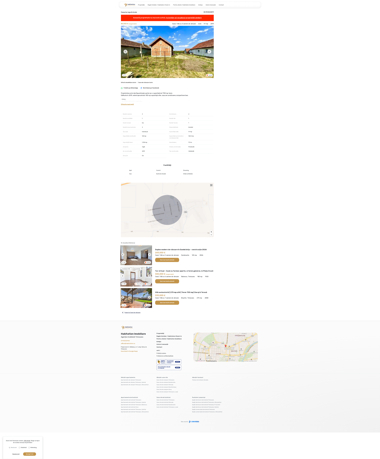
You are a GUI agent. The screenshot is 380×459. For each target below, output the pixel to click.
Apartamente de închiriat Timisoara (131, 400)
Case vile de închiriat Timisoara (165, 400)
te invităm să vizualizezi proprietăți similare (184, 18)
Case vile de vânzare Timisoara (165, 380)
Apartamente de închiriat (129, 397)
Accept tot (29, 454)
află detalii (27, 440)
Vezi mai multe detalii (167, 260)
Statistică (24, 447)
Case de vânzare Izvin (145, 82)
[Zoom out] (211, 234)
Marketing (33, 447)
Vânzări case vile (162, 377)
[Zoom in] (211, 231)
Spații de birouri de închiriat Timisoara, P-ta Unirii (206, 404)
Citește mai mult (127, 104)
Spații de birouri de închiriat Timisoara (203, 400)
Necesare (14, 447)
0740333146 (125, 340)
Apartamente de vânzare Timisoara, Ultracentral (134, 384)
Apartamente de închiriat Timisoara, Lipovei (133, 402)
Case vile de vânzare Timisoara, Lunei (167, 392)
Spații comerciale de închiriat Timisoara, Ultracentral (207, 411)
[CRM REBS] (194, 421)
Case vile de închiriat (164, 397)
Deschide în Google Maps (129, 351)
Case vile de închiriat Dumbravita (166, 404)
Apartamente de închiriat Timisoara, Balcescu (134, 404)
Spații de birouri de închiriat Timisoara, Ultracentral (206, 402)
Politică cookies (161, 353)
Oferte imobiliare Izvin (128, 82)
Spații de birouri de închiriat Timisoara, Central (205, 407)
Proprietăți (141, 5)
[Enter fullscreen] (211, 185)
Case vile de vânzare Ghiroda (165, 384)
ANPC (158, 350)
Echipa (200, 5)
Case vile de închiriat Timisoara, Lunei (167, 407)
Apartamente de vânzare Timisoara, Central (133, 382)
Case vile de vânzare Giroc (164, 389)
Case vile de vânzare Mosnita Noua (166, 387)
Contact (221, 5)
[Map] (167, 210)
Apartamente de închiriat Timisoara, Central (133, 409)
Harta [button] (210, 75)
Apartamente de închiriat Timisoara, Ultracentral (135, 411)
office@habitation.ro (128, 343)
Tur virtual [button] (140, 284)
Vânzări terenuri (197, 377)
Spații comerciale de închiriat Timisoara (203, 409)
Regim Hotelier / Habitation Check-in (159, 5)
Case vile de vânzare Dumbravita (166, 382)
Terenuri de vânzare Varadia (200, 380)
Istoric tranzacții (211, 5)
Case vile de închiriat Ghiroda (165, 402)
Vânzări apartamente (128, 377)
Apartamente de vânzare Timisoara (131, 380)
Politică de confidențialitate (165, 356)
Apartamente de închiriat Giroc (130, 407)
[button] (125, 52)
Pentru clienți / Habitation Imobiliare (184, 5)
